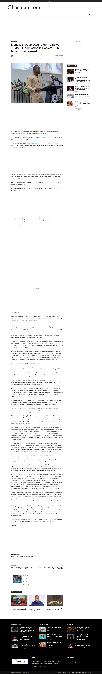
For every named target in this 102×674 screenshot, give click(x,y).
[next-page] (14, 614)
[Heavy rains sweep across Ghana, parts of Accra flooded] (70, 96)
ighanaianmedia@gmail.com (45, 666)
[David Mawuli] (12, 56)
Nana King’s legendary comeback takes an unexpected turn (27, 645)
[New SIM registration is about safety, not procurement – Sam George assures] (70, 103)
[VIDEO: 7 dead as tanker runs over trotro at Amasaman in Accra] (42, 629)
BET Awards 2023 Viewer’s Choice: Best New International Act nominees (54, 636)
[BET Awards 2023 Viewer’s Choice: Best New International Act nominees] (42, 636)
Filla (15, 39)
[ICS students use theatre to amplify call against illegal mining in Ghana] (19, 600)
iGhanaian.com (19, 554)
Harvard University (19, 556)
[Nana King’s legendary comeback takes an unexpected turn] (14, 645)
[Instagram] (88, 1)
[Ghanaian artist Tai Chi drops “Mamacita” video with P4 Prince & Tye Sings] (70, 71)
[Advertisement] (51, 27)
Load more (78, 109)
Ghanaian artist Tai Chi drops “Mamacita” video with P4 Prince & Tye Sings (83, 71)
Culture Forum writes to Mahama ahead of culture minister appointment (36, 609)
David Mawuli (17, 55)
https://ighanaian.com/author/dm (29, 578)
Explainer (13, 605)
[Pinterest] (28, 59)
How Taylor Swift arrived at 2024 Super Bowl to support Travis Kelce (54, 644)
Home (12, 39)
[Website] (28, 584)
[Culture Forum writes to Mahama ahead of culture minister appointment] (37, 600)
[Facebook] (86, 1)
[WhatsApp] (31, 59)
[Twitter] (90, 1)
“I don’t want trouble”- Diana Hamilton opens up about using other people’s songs (82, 88)
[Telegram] (35, 59)
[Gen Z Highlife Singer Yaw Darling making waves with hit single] (55, 600)
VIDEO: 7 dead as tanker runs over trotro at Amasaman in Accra (54, 629)
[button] (89, 14)
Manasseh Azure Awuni (28, 556)
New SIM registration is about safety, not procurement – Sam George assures (82, 103)
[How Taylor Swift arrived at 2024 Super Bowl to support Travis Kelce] (42, 644)
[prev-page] (12, 614)
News (15, 41)
